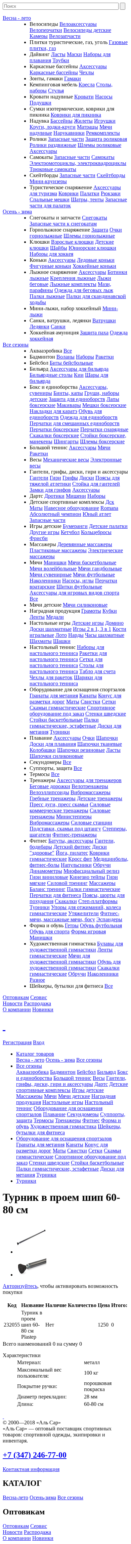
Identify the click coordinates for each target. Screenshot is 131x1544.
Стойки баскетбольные (56, 720)
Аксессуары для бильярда (79, 369)
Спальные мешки (50, 199)
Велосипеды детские (87, 30)
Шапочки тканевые (99, 744)
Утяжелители (83, 913)
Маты (36, 508)
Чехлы (86, 72)
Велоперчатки (46, 30)
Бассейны (61, 121)
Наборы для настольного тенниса (67, 650)
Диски (86, 478)
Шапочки (107, 738)
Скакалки (66, 901)
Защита (99, 230)
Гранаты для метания (54, 695)
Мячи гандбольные (100, 568)
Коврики (68, 193)
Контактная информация (31, 1469)
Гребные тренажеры (53, 798)
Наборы (85, 357)
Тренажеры (68, 1120)
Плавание (54, 1114)
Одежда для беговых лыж (83, 290)
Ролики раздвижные (53, 145)
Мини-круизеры (48, 181)
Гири (55, 478)
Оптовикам (16, 997)
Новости (13, 1003)
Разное (37, 980)
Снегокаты (94, 217)
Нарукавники (69, 133)
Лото (61, 635)
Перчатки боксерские (54, 429)
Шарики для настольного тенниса (66, 680)
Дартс (101, 1084)
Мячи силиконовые (85, 605)
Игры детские (88, 1090)
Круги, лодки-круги (53, 127)
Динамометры (46, 871)
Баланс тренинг (48, 889)
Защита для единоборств (77, 399)
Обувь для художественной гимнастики (75, 965)
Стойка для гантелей (96, 484)
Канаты (88, 695)
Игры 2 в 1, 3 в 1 (92, 629)
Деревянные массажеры (84, 544)
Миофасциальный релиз (91, 871)
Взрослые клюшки (72, 242)
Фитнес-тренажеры (74, 835)
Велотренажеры (90, 786)
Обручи (102, 865)
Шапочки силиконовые (56, 756)
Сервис (38, 997)
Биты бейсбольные (71, 363)
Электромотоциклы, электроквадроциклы (78, 163)
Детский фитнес (72, 847)
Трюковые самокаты (53, 169)
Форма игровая (88, 931)
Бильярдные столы (51, 375)
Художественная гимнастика (63, 1126)
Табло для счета (97, 671)
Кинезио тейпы (87, 877)
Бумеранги (75, 526)
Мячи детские (74, 1096)
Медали (55, 617)
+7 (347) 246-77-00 (35, 1455)
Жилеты (83, 121)
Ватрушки (104, 320)
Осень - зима (17, 211)
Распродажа (37, 1003)
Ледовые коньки (96, 260)
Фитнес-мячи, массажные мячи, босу (74, 916)
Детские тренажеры (99, 798)
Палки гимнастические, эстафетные (64, 723)
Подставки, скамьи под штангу (65, 828)
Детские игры (88, 623)
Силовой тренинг (67, 883)
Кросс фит (80, 859)
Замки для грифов (50, 490)
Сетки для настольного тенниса (66, 662)
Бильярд (106, 1072)
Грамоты (91, 611)
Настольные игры (62, 1102)
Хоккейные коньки (94, 266)
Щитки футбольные (79, 587)
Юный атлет (97, 514)
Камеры (39, 36)
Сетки (109, 701)
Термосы (44, 1120)
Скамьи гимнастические (58, 707)
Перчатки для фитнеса (55, 895)
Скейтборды (111, 175)
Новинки (42, 1009)
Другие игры (44, 532)
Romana (109, 508)
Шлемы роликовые (99, 145)
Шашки (62, 641)
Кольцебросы (96, 532)
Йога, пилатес (72, 853)
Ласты (58, 54)
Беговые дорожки (50, 786)
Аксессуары (93, 66)
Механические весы (66, 459)
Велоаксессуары (78, 24)
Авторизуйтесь (20, 1286)
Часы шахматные (104, 635)
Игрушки (105, 121)
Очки (88, 738)
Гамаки (72, 78)
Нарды (76, 635)
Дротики (54, 496)
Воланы (65, 357)
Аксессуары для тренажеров (89, 780)
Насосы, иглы (78, 580)
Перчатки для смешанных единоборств (75, 423)
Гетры (72, 925)
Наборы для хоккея (51, 254)
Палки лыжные (47, 296)
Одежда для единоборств (89, 417)
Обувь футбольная (101, 925)
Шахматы (41, 641)
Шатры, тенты (87, 199)
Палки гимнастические (93, 889)
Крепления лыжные (73, 278)
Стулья (56, 90)
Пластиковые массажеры (58, 550)
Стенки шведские (105, 714)
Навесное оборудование (71, 508)
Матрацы (87, 127)
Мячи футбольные (94, 574)
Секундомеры (83, 1114)
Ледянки (39, 326)
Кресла (87, 84)
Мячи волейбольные (53, 568)
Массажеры (102, 883)
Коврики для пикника (76, 115)
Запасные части (66, 139)
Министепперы (74, 816)
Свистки (90, 701)
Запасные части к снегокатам (63, 224)
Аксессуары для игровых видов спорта (74, 593)
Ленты (37, 617)
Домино (114, 623)
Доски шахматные (51, 629)
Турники (60, 732)
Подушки (40, 103)
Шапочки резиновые (81, 750)
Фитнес (91, 1120)
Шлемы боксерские (102, 441)
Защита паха (94, 332)
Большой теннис (72, 1078)
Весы (99, 1078)
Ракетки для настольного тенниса (68, 656)
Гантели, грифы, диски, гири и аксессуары (71, 1081)
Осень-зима (43, 1497)
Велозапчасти (65, 36)
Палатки (89, 193)
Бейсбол (86, 1072)
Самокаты (103, 157)
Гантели (39, 478)
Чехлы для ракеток (51, 677)
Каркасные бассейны (54, 72)
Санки (58, 326)
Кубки (109, 611)
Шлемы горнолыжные (89, 236)
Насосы (104, 96)
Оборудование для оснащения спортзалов (64, 1138)
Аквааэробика (32, 1072)
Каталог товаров (35, 1054)
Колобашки (43, 750)
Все (67, 351)
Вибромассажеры (91, 792)
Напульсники (76, 865)
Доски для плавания (53, 744)
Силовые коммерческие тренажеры (70, 807)
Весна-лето (15, 1497)
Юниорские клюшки (92, 248)
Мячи (104, 447)
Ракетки (104, 357)
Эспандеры (109, 919)
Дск (109, 502)
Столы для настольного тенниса (66, 668)
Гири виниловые (49, 877)
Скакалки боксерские (54, 435)
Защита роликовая (106, 139)
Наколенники (45, 580)
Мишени (76, 496)
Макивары (69, 405)
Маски (74, 54)
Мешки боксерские (104, 405)
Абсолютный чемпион (55, 514)
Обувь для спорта (50, 931)
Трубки (60, 60)
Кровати (84, 96)
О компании (17, 1009)
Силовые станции (91, 822)
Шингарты (66, 441)
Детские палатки (108, 526)
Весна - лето (17, 18)
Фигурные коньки (50, 266)
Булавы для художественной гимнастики (76, 946)
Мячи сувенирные (51, 574)
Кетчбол (70, 532)
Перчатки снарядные (104, 429)
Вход (38, 1042)
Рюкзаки (111, 193)
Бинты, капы (68, 393)
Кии (79, 375)
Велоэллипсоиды (49, 792)
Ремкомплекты (103, 133)
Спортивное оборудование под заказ (72, 711)
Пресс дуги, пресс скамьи (59, 804)
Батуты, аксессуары (70, 841)
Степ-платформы (98, 901)
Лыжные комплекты (73, 284)
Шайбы (58, 248)
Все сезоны (16, 345)
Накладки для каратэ (53, 411)
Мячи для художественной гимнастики (63, 959)
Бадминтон (63, 1072)
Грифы (70, 478)
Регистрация (17, 1042)
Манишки (55, 562)
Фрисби (39, 538)
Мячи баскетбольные (92, 562)
